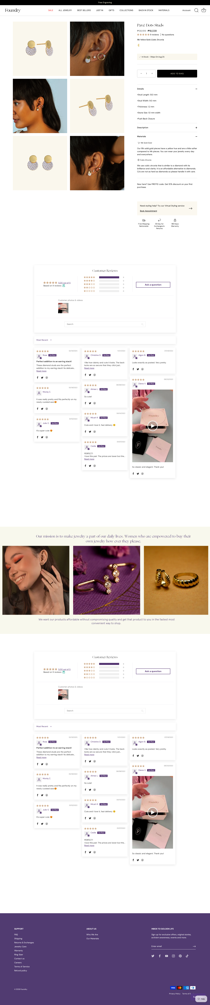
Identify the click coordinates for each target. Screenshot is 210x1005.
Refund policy (20, 970)
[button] (143, 34)
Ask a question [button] (153, 284)
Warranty (18, 950)
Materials (141, 136)
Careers (18, 962)
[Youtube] (166, 956)
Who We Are (92, 934)
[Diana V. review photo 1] (152, 425)
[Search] (196, 10)
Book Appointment (148, 211)
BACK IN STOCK (146, 10)
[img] (42, 351)
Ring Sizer (18, 954)
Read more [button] (41, 371)
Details (140, 88)
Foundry (24, 989)
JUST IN (99, 10)
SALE (50, 10)
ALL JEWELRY (65, 10)
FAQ (16, 934)
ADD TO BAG (177, 73)
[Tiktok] (187, 956)
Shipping (18, 938)
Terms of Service (22, 966)
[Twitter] (152, 956)
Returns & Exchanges (24, 942)
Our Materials (92, 938)
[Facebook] (159, 956)
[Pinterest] (180, 956)
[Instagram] (173, 956)
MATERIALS (164, 10)
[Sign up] (194, 946)
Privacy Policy (174, 994)
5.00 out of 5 (64, 282)
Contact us (19, 958)
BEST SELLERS (84, 10)
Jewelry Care (20, 946)
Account (186, 10)
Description (142, 127)
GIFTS (111, 10)
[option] (105, 2)
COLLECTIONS (126, 10)
